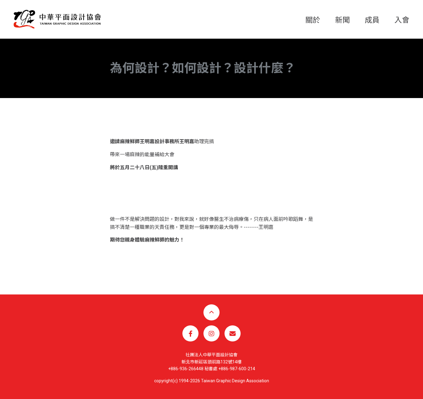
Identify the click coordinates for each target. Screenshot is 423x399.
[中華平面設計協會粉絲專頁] (190, 333)
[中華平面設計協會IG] (211, 333)
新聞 (342, 20)
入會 (402, 20)
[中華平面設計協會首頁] (57, 19)
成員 (372, 20)
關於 (312, 20)
